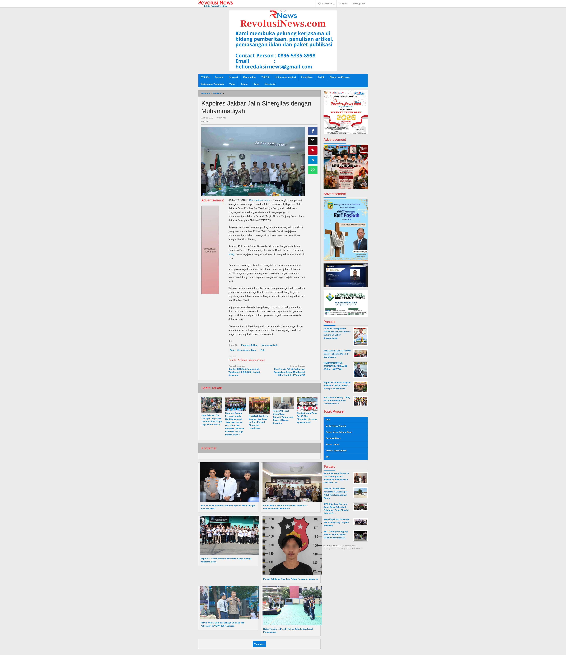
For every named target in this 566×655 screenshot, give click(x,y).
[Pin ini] (313, 150)
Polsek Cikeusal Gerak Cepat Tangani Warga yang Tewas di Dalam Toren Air (283, 417)
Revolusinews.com (259, 200)
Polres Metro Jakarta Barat (243, 350)
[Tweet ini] (313, 141)
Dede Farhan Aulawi (336, 426)
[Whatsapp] (313, 170)
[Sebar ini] (313, 131)
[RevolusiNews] (215, 3)
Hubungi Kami (329, 548)
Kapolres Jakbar (249, 345)
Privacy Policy (345, 548)
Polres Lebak (332, 444)
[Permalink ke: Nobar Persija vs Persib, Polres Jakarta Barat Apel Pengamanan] (291, 605)
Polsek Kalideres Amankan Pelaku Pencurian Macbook (290, 579)
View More (259, 644)
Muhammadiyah (269, 345)
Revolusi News (333, 438)
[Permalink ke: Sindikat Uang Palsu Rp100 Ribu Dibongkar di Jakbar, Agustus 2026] (307, 404)
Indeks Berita (351, 546)
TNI (327, 457)
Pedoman (358, 548)
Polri (262, 350)
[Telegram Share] (313, 160)
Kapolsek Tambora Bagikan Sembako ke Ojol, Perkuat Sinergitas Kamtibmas (258, 422)
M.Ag (231, 254)
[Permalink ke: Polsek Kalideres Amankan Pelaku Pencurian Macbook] (291, 545)
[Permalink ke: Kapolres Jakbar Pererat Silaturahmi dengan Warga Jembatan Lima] (228, 535)
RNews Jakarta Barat (336, 450)
